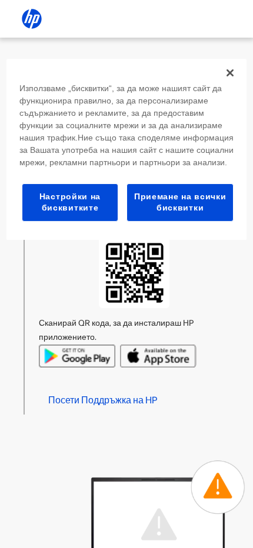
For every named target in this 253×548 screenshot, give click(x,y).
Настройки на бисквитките (70, 202)
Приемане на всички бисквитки (180, 202)
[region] (126, 149)
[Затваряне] (230, 73)
